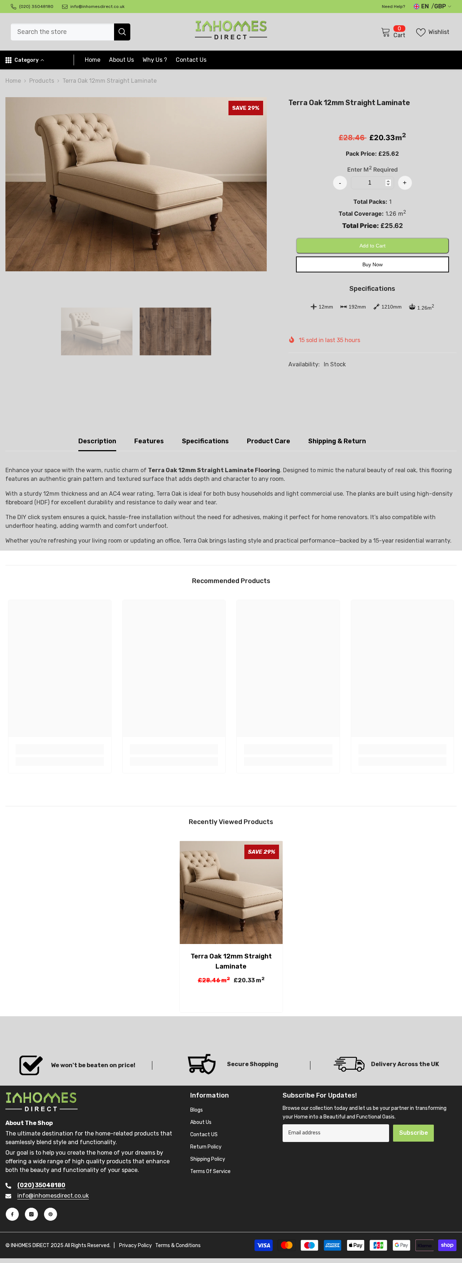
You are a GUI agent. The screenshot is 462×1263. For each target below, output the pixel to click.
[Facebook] (12, 1214)
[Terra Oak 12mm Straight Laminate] (231, 892)
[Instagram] (31, 1214)
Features (149, 441)
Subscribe (413, 1132)
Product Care (268, 441)
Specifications (205, 441)
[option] (136, 184)
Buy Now (372, 264)
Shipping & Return (337, 441)
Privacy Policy (135, 1245)
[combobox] (62, 31)
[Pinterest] (50, 1214)
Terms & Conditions (178, 1245)
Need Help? (393, 6)
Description (97, 441)
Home (13, 80)
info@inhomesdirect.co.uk (53, 1195)
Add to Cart (372, 245)
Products (41, 80)
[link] (60, 749)
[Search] (70, 31)
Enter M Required (372, 169)
